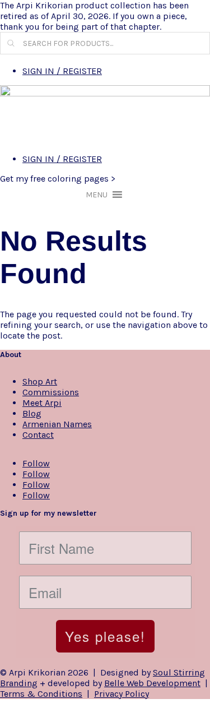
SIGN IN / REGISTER (62, 71)
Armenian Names (57, 424)
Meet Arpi (42, 402)
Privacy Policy (121, 693)
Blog (31, 413)
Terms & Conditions (41, 693)
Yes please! (105, 636)
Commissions (50, 392)
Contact (38, 434)
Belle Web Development (152, 683)
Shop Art (39, 381)
